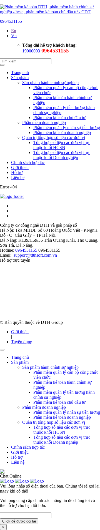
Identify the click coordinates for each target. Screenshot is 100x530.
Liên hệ (17, 177)
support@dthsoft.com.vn (34, 255)
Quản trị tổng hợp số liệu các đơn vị (53, 137)
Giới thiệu (20, 167)
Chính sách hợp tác (28, 162)
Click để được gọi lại (19, 521)
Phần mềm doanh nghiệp (44, 122)
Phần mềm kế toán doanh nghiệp (62, 132)
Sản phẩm (20, 77)
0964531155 (11, 21)
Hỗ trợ (16, 172)
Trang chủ (20, 72)
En (13, 30)
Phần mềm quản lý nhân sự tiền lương (66, 127)
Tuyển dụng (21, 341)
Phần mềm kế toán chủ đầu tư (59, 117)
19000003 (31, 51)
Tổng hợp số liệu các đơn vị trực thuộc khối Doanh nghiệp (61, 155)
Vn (14, 35)
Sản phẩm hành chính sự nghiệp (50, 82)
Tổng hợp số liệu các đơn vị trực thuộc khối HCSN (61, 145)
